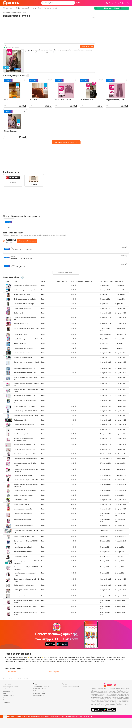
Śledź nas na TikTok (38, 695)
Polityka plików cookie (85, 716)
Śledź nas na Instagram (39, 691)
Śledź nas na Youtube (39, 693)
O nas (4, 698)
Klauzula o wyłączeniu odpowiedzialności (43, 716)
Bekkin (19, 12)
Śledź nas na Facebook (39, 688)
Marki (4, 693)
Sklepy (40, 8)
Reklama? (6, 689)
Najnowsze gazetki (22, 8)
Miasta (55, 8)
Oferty (33, 8)
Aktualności (6, 702)
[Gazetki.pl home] (11, 2)
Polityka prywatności (72, 716)
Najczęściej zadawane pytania (11, 686)
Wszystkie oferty (11, 12)
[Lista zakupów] (127, 2)
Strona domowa (8, 8)
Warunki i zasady (60, 716)
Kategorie (47, 8)
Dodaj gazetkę (7, 700)
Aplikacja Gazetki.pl (8, 695)
